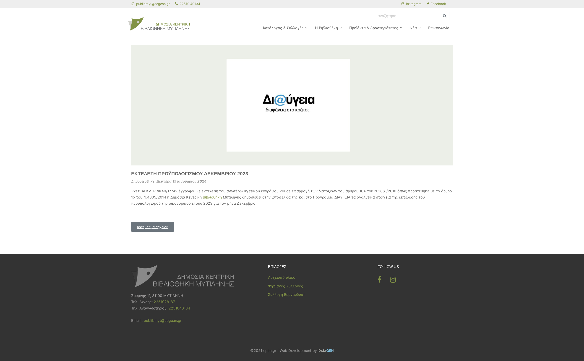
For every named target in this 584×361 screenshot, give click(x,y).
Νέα (413, 28)
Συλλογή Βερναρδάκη (286, 294)
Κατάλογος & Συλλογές (283, 28)
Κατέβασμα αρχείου (152, 227)
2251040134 (179, 308)
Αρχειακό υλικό (281, 277)
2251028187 (164, 301)
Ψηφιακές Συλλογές (285, 286)
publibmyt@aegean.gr (163, 320)
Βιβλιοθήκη (212, 197)
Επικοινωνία (438, 28)
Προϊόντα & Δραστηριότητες (373, 28)
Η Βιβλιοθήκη (326, 28)
